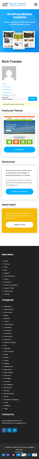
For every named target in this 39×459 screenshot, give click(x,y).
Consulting (7, 327)
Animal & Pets (9, 309)
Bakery (6, 315)
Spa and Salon (9, 393)
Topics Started (7, 87)
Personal (7, 381)
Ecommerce (8, 336)
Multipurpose (8, 366)
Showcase (7, 282)
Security (6, 390)
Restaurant (8, 387)
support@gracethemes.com (12, 421)
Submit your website (19, 191)
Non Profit (7, 375)
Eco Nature (7, 333)
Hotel (6, 354)
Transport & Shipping (11, 399)
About (6, 267)
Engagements (7, 92)
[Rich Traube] (9, 82)
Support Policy (9, 288)
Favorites (5, 95)
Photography (8, 384)
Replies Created (7, 89)
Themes (7, 264)
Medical (6, 363)
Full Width (7, 348)
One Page (7, 378)
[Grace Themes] (14, 5)
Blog (5, 270)
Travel (6, 403)
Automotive (8, 312)
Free (5, 345)
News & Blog (8, 372)
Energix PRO (19, 149)
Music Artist (8, 369)
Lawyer (6, 360)
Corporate (7, 330)
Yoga (5, 409)
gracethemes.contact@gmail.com (14, 423)
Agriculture (7, 306)
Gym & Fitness (9, 351)
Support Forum (19, 225)
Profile (4, 84)
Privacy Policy (8, 291)
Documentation (9, 276)
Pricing (6, 279)
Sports (6, 396)
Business (7, 318)
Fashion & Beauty (10, 342)
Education (7, 339)
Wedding (7, 406)
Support (6, 273)
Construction (8, 324)
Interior (6, 357)
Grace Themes (22, 447)
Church (6, 321)
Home (6, 261)
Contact (7, 294)
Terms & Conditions (11, 285)
